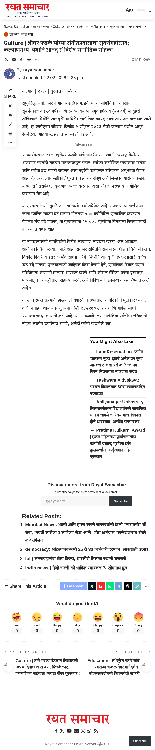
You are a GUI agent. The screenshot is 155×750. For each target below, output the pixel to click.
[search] (121, 10)
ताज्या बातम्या (21, 34)
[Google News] (76, 731)
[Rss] (96, 731)
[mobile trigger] (148, 10)
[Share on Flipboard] (101, 586)
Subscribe (121, 501)
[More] (36, 59)
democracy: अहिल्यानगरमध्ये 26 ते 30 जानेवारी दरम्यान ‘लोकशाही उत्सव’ (87, 549)
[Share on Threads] (128, 586)
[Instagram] (83, 731)
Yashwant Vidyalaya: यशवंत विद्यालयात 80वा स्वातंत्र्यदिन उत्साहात (117, 387)
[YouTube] (69, 731)
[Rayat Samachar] (27, 10)
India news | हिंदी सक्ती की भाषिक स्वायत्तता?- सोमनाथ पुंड (76, 567)
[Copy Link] (21, 59)
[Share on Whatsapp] (110, 586)
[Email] (14, 59)
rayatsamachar (38, 69)
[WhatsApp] (89, 731)
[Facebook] (56, 731)
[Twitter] (62, 731)
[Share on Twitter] (6, 59)
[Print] (29, 59)
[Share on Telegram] (118, 586)
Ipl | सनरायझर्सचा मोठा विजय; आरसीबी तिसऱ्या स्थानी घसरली (75, 558)
